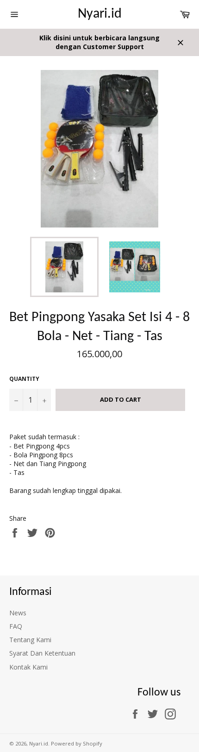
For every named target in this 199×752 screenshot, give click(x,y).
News (17, 612)
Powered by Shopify (76, 743)
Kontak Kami (28, 667)
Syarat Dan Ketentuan (42, 653)
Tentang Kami (30, 639)
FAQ (15, 626)
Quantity (24, 379)
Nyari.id (100, 14)
